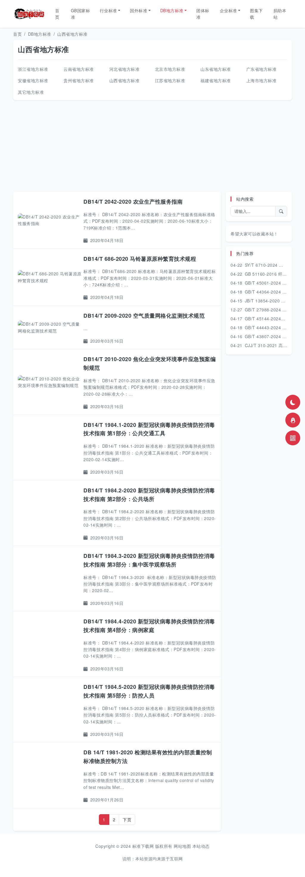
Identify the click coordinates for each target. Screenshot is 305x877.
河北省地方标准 (124, 69)
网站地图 (182, 846)
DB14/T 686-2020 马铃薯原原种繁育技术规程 (139, 259)
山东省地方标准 (215, 69)
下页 (127, 820)
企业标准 (228, 10)
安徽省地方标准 (33, 80)
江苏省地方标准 (170, 80)
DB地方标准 (171, 10)
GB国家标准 (80, 13)
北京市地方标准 (170, 69)
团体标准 (202, 13)
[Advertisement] (152, 146)
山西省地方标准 (72, 34)
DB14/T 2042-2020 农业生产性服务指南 (133, 201)
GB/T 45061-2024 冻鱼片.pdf (274, 283)
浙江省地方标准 (33, 69)
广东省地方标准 (261, 69)
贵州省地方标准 (78, 80)
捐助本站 (280, 13)
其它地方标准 (31, 92)
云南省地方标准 (78, 69)
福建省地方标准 (215, 80)
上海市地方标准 (261, 80)
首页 (57, 13)
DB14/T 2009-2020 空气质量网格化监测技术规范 (144, 315)
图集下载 (256, 13)
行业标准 (108, 10)
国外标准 (138, 10)
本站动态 (201, 846)
